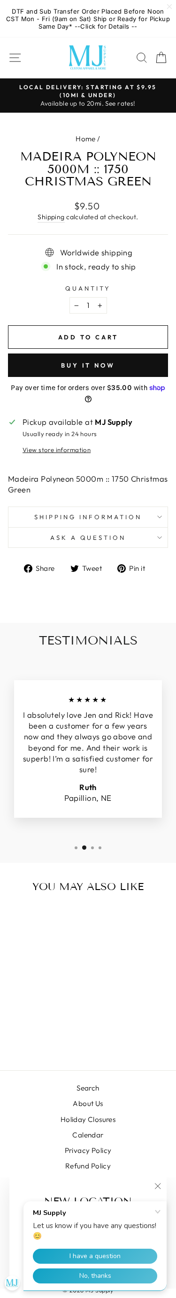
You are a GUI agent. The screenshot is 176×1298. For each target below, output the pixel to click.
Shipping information (88, 517)
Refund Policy (88, 1165)
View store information (57, 449)
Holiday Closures (88, 1119)
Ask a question (88, 537)
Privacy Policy (88, 1150)
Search (88, 1087)
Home (86, 138)
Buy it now (88, 365)
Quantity (88, 288)
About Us (88, 1103)
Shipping (51, 217)
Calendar (87, 1134)
